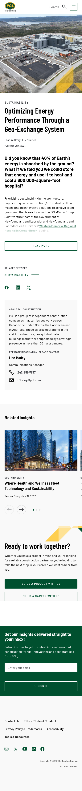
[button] (33, 510)
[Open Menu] (73, 7)
